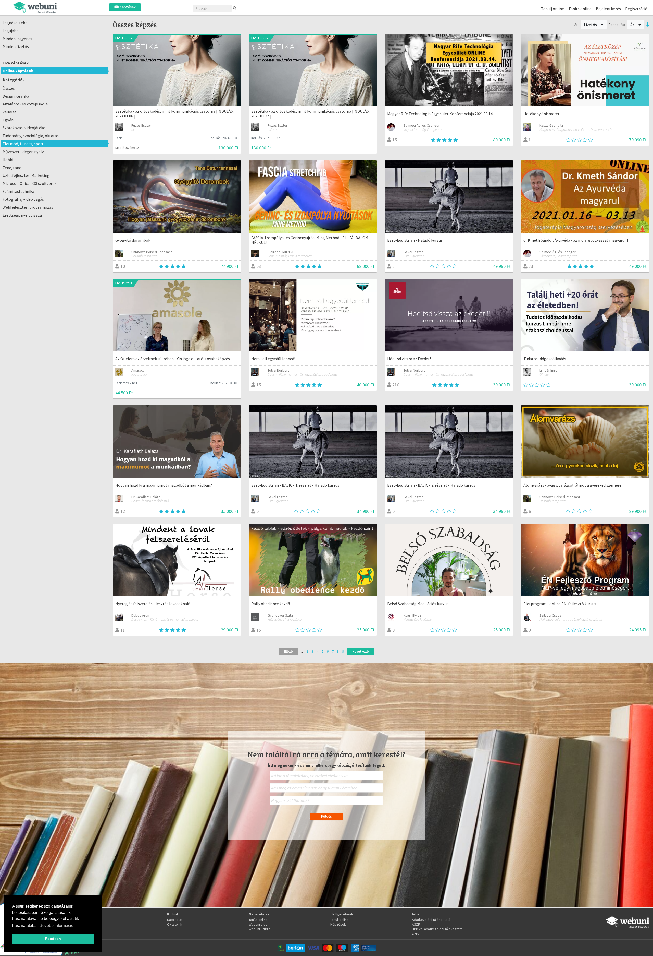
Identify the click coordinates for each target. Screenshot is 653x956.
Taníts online (580, 8)
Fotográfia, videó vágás (23, 199)
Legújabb (11, 30)
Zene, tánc (12, 167)
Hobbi (8, 159)
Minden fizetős (16, 46)
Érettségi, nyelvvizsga (22, 215)
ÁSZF (416, 924)
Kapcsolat (174, 919)
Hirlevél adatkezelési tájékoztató (437, 929)
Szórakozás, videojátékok (25, 127)
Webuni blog (258, 924)
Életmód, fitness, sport (23, 143)
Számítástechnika (18, 191)
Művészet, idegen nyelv (23, 151)
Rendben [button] (53, 939)
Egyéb (8, 119)
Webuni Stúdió (260, 929)
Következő (360, 651)
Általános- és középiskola (25, 104)
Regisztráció (636, 8)
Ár (632, 24)
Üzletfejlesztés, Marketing (26, 175)
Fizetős (591, 24)
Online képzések (18, 70)
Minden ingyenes (17, 38)
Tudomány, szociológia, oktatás (31, 135)
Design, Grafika (16, 96)
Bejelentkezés (608, 8)
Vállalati (10, 111)
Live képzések (16, 62)
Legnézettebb (15, 22)
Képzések (127, 7)
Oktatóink (174, 924)
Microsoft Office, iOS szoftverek (29, 183)
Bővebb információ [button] (56, 925)
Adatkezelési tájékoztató (431, 919)
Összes (9, 88)
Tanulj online (552, 8)
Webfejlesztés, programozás (28, 207)
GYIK (415, 933)
